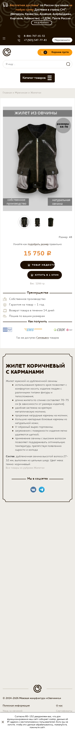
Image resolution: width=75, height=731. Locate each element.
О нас (59, 705)
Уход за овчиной (12, 710)
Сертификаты (64, 710)
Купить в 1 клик (47, 274)
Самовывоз (42, 337)
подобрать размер (38, 244)
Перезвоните (62, 40)
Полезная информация (16, 705)
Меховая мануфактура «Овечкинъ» (7, 52)
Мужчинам (21, 92)
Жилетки (36, 92)
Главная (7, 92)
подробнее (41, 22)
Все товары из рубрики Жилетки (25, 467)
